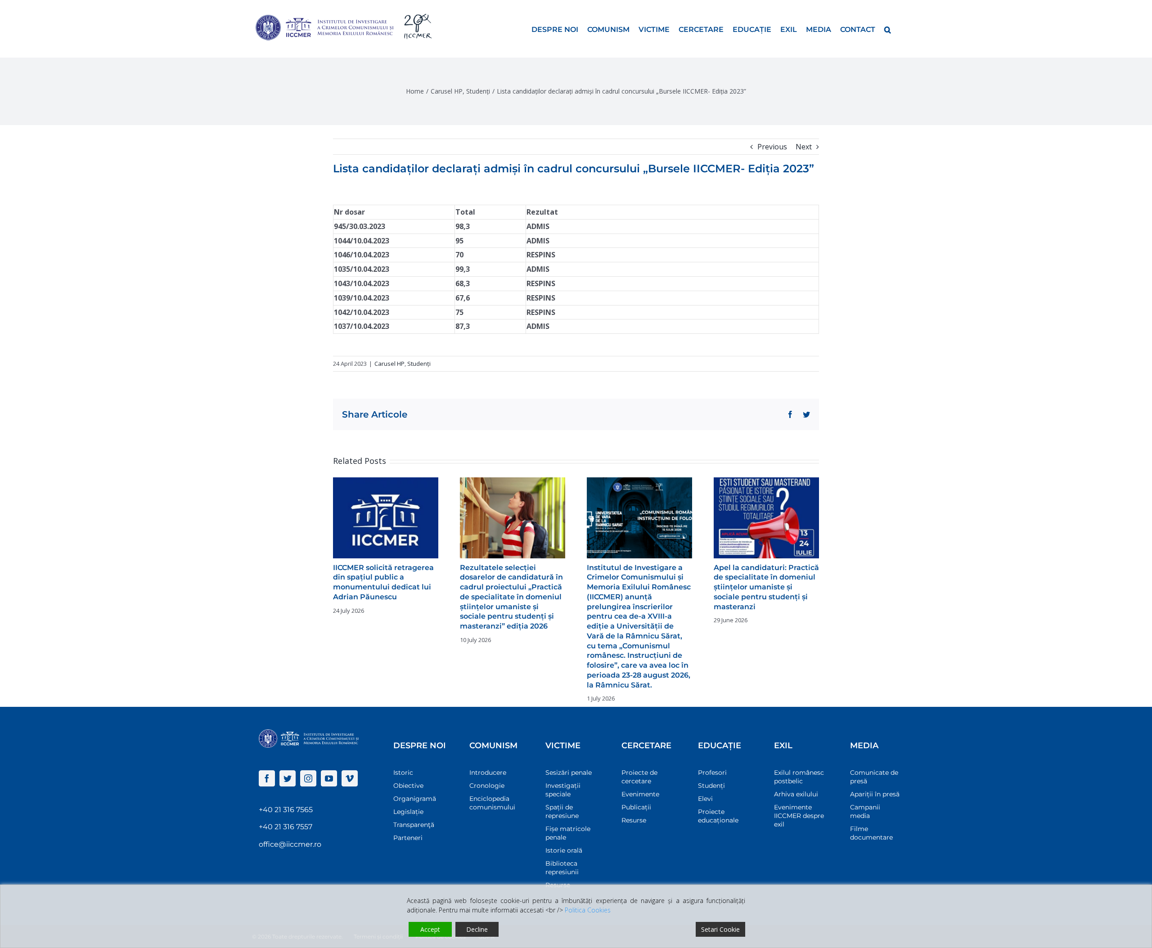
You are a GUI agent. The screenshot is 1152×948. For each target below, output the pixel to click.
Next (804, 147)
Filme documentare (871, 833)
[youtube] (329, 778)
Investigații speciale (562, 790)
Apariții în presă (875, 794)
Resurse (633, 820)
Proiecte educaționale (718, 816)
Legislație (408, 812)
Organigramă (414, 799)
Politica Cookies (588, 910)
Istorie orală (563, 850)
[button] (887, 29)
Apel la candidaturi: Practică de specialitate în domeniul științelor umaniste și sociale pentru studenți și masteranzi (766, 587)
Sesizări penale (568, 772)
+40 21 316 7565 (286, 809)
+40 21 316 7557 (285, 826)
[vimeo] (350, 778)
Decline (477, 929)
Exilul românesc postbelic (799, 776)
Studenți (419, 363)
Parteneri (408, 838)
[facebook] (267, 778)
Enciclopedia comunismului (492, 803)
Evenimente (640, 794)
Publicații (636, 807)
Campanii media (865, 811)
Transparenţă (413, 825)
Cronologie (486, 786)
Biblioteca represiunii (562, 867)
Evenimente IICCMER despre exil (799, 815)
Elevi (705, 799)
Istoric (403, 772)
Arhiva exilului (796, 794)
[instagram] (308, 778)
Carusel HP (389, 363)
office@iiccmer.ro (290, 844)
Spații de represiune (562, 811)
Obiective (408, 786)
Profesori (712, 772)
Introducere (487, 772)
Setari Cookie (720, 929)
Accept (430, 929)
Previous (772, 147)
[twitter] (287, 778)
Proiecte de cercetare (639, 776)
